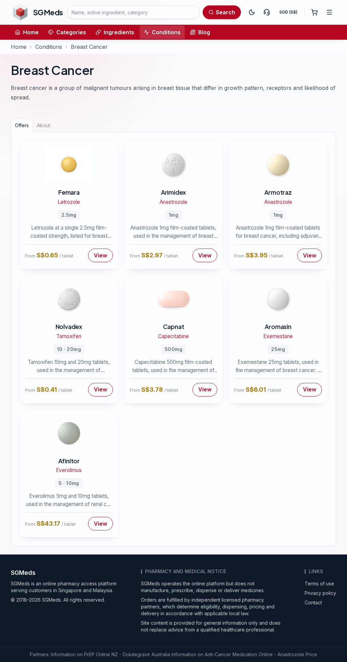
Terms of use (319, 583)
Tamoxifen (68, 336)
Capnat (173, 326)
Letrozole (69, 202)
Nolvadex (69, 326)
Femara (69, 192)
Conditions (166, 32)
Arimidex (173, 192)
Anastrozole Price (297, 654)
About (43, 125)
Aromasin (278, 326)
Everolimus (69, 470)
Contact (313, 602)
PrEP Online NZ (101, 654)
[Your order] (314, 12)
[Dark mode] (252, 12)
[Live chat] (266, 12)
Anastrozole (173, 202)
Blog (204, 32)
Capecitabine (173, 336)
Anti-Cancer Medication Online (239, 654)
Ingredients (119, 32)
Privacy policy (320, 593)
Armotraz (277, 192)
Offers (22, 125)
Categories (71, 32)
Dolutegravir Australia (146, 654)
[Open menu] (329, 12)
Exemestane (278, 336)
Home (31, 32)
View (100, 255)
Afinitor (69, 461)
